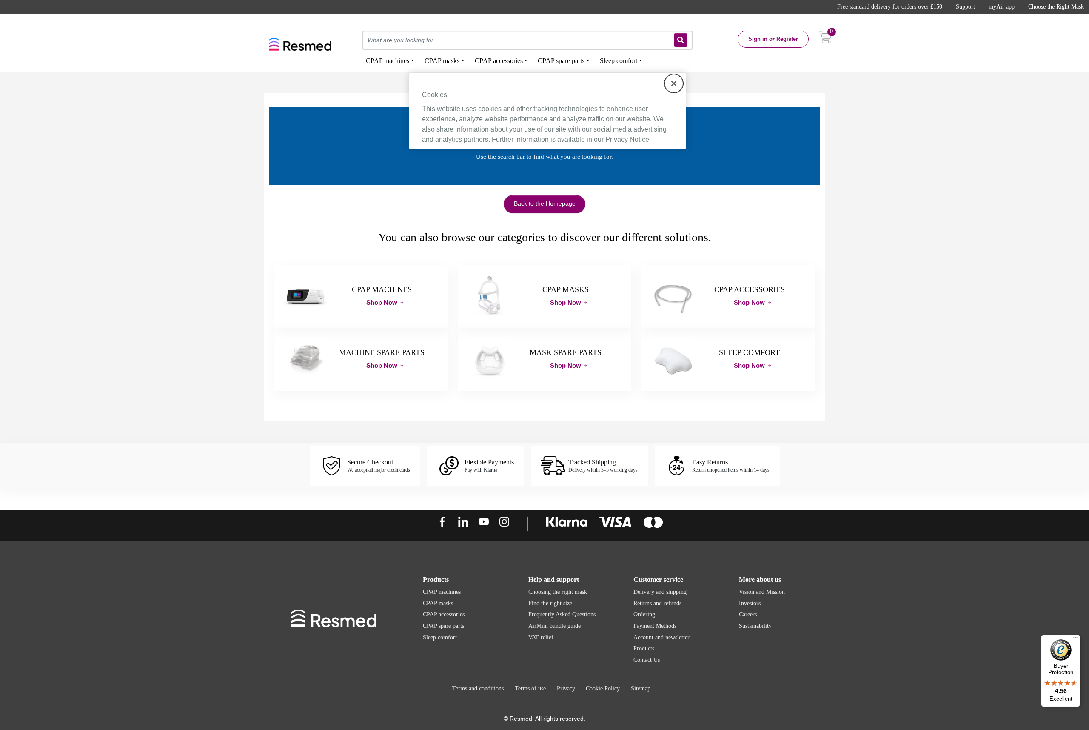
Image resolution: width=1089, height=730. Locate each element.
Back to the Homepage (545, 203)
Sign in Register (773, 39)
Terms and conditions (478, 688)
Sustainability (755, 626)
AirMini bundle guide (554, 626)
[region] (547, 111)
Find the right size (550, 603)
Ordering (644, 614)
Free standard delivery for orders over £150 (889, 6)
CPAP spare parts (443, 626)
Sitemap (640, 688)
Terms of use (530, 688)
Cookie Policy (603, 688)
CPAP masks (438, 603)
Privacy (566, 688)
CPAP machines (442, 592)
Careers (748, 614)
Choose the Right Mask (1056, 6)
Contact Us (646, 660)
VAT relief (540, 637)
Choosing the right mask (557, 592)
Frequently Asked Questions (562, 614)
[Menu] (1075, 640)
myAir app (1002, 6)
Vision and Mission (762, 592)
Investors (750, 603)
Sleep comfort (440, 637)
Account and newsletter (661, 637)
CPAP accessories (444, 614)
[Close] (673, 83)
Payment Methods (654, 626)
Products (643, 648)
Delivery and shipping (660, 592)
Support (965, 6)
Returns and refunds (657, 603)
